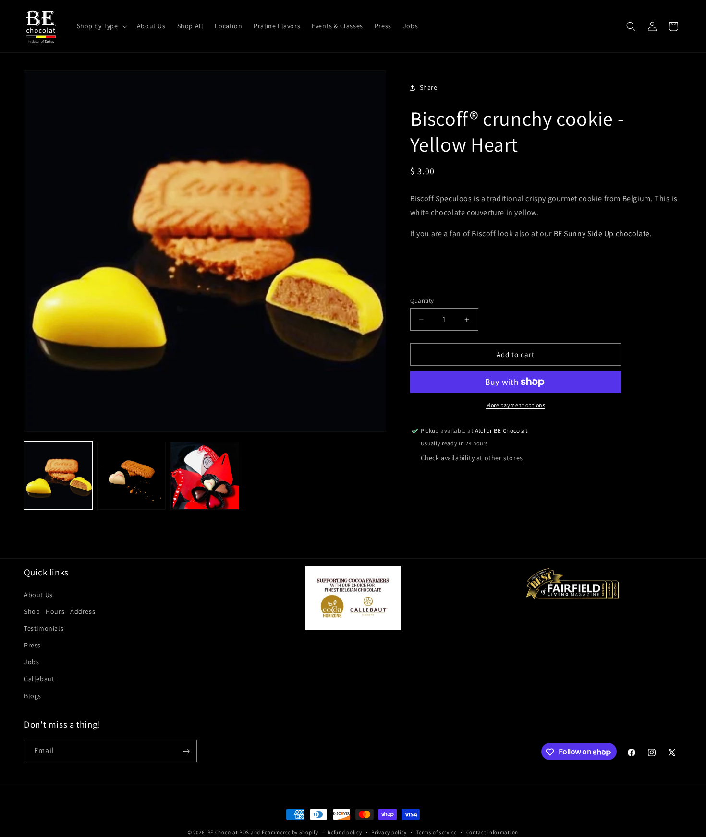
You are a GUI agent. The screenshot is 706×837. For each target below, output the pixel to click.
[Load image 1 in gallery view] (58, 476)
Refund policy (345, 831)
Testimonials (43, 627)
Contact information (492, 831)
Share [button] (429, 87)
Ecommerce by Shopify (290, 832)
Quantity (422, 301)
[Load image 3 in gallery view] (204, 476)
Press (32, 645)
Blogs (32, 695)
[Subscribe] (185, 751)
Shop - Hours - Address (59, 611)
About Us (38, 594)
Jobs (31, 662)
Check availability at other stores (472, 458)
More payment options (515, 404)
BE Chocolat (222, 832)
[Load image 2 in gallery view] (131, 476)
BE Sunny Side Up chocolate (602, 234)
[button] (101, 26)
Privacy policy (389, 831)
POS (244, 832)
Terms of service (436, 831)
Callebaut (39, 678)
